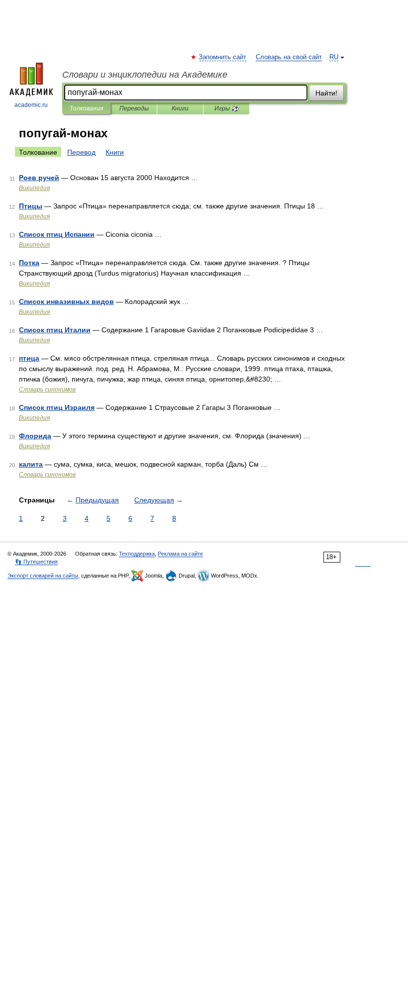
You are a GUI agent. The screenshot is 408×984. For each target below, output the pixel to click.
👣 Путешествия (36, 562)
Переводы (134, 108)
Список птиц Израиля (57, 407)
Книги (180, 108)
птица (29, 358)
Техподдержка (137, 554)
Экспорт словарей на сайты (42, 576)
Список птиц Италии (55, 330)
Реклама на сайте (180, 554)
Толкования (86, 108)
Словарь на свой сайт (289, 57)
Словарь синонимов (47, 389)
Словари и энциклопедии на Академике (144, 75)
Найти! (326, 93)
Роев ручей (39, 178)
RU (333, 57)
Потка (29, 263)
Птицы (30, 206)
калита (31, 464)
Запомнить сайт (223, 57)
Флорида (35, 436)
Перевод (81, 152)
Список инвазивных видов (66, 301)
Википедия (34, 188)
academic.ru (31, 104)
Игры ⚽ (226, 108)
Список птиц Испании (57, 234)
